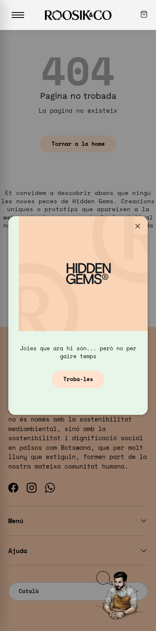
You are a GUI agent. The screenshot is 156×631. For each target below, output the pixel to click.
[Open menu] (17, 15)
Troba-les (78, 379)
